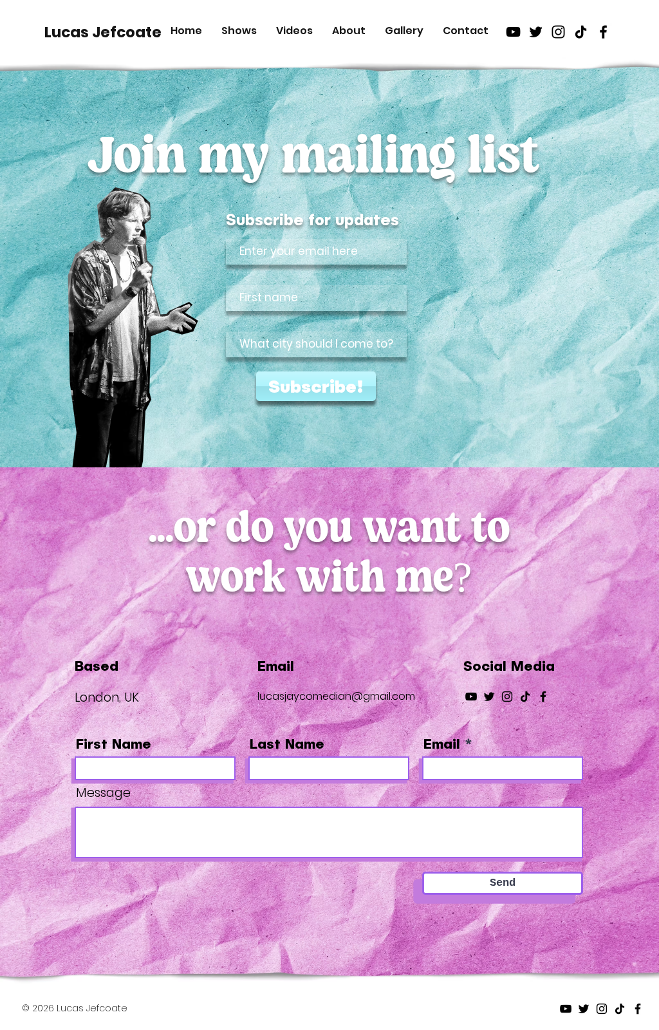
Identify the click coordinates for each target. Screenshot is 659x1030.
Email (441, 743)
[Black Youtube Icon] (513, 32)
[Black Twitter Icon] (535, 32)
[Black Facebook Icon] (603, 32)
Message (103, 793)
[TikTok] (580, 32)
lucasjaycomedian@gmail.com (336, 696)
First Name (113, 743)
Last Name (287, 743)
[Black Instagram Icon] (558, 32)
